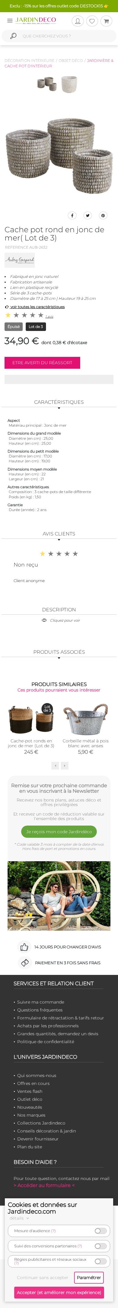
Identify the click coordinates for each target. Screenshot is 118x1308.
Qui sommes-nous (36, 1075)
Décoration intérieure (29, 60)
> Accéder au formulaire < (44, 1185)
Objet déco (71, 60)
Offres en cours (33, 1083)
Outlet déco (29, 1099)
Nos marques (31, 1115)
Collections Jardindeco (41, 1123)
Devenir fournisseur (38, 1139)
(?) (53, 1230)
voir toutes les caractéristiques (37, 306)
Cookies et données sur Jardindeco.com (42, 1208)
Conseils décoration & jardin (46, 1131)
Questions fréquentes (40, 1010)
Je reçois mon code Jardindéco (59, 831)
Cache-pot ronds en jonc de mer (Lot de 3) (31, 743)
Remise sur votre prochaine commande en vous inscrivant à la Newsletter (59, 788)
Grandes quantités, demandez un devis (57, 1033)
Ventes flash (29, 1091)
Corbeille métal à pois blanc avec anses (86, 743)
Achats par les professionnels (48, 1026)
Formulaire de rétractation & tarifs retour (60, 1018)
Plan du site (29, 1147)
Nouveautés (29, 1107)
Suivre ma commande (40, 1002)
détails (17, 1218)
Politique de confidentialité (45, 1041)
